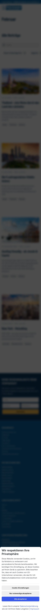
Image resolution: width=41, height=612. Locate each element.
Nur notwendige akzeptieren (20, 593)
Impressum (34, 609)
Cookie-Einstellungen (20, 588)
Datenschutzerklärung (29, 606)
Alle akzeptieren (20, 599)
